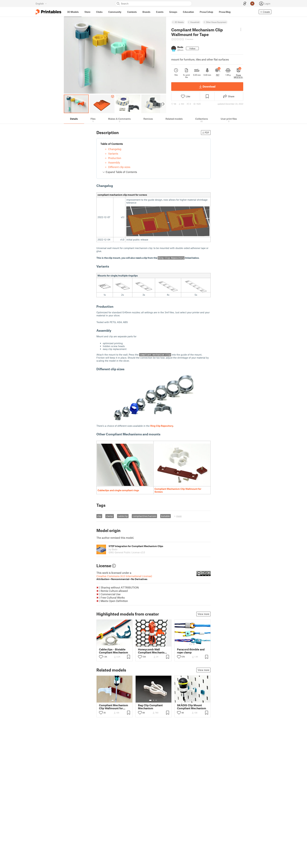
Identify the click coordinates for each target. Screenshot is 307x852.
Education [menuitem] (188, 11)
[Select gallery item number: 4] (117, 644)
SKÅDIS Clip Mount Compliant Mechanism (191, 707)
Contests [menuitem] (132, 11)
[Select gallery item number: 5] (119, 644)
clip (99, 516)
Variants (113, 153)
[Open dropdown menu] (240, 29)
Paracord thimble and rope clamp (191, 651)
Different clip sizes (119, 166)
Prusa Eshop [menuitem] (206, 11)
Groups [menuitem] (173, 11)
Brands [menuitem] (146, 11)
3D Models (179, 22)
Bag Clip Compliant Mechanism (150, 707)
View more (203, 613)
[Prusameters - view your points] (252, 3)
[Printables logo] (48, 12)
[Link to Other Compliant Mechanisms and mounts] (162, 434)
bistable (165, 516)
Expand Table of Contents (121, 171)
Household (194, 22)
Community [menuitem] (114, 11)
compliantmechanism (144, 516)
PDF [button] (207, 132)
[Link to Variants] (111, 266)
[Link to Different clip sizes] (126, 369)
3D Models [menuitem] (73, 11)
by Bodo (113, 549)
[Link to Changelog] (115, 186)
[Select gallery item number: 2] (112, 644)
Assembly (114, 162)
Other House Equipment (216, 22)
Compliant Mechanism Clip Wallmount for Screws (113, 707)
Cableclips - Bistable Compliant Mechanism (113, 651)
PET (217, 75)
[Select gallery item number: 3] (114, 644)
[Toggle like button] (101, 657)
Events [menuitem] (159, 11)
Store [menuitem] (87, 11)
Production (114, 158)
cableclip (123, 516)
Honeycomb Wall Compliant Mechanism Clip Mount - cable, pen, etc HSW (153, 651)
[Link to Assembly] (113, 330)
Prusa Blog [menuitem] (225, 11)
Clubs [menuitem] (99, 11)
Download (209, 86)
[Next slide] (163, 104)
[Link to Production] (115, 306)
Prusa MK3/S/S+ (238, 76)
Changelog (114, 149)
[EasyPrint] (244, 3)
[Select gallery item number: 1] (109, 644)
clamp (109, 516)
